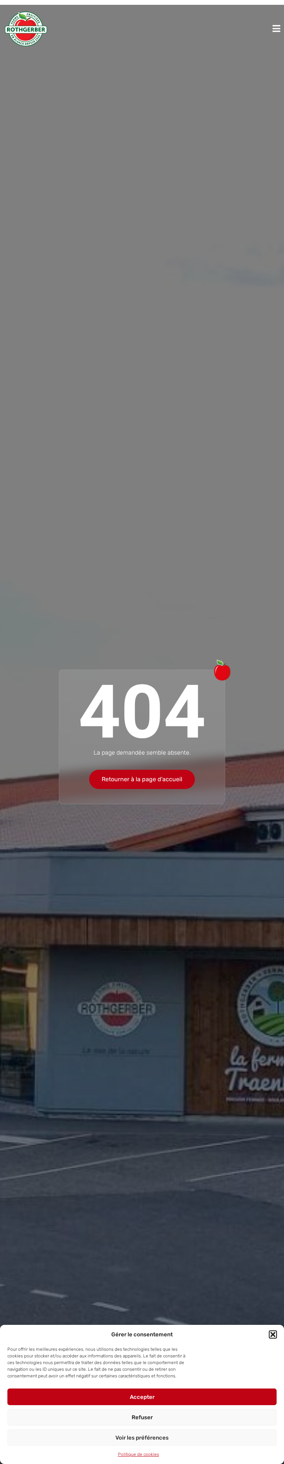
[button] (273, 1334)
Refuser (142, 1417)
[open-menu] (276, 28)
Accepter (142, 1397)
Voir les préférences (142, 1437)
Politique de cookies (138, 1454)
